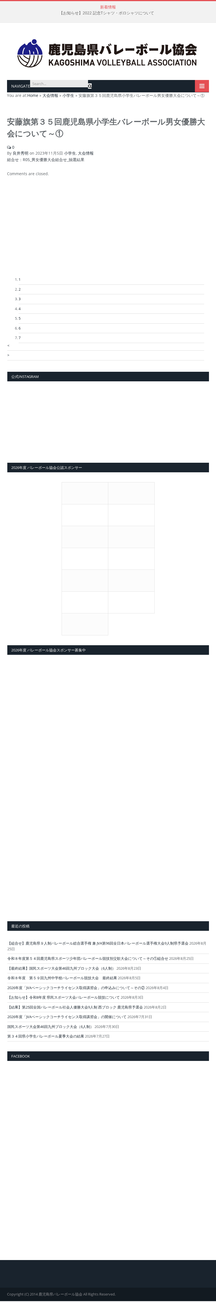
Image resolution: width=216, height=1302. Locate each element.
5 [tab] (20, 318)
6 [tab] (20, 328)
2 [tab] (20, 289)
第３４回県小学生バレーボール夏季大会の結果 (45, 1036)
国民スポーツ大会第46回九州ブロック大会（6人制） (50, 1026)
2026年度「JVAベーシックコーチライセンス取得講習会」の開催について (67, 1016)
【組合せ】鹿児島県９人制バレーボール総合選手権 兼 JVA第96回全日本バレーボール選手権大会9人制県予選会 (97, 943)
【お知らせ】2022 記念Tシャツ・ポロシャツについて (106, 12)
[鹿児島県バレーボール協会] (108, 52)
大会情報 (86, 153)
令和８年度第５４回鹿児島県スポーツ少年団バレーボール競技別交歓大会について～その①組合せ (87, 958)
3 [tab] (20, 298)
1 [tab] (20, 279)
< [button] (8, 345)
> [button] (8, 355)
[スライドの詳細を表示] (105, 234)
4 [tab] (20, 308)
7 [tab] (20, 337)
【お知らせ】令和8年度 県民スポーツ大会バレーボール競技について (63, 997)
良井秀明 (20, 153)
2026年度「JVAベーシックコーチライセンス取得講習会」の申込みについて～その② (76, 987)
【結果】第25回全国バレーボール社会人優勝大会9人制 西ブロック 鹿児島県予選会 (75, 1007)
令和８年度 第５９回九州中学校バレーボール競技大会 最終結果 (62, 977)
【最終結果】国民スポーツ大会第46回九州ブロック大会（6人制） (61, 968)
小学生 (70, 153)
